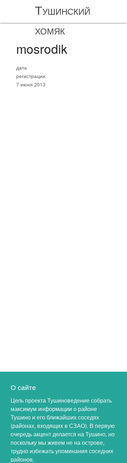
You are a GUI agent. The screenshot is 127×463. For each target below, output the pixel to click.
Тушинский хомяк (62, 19)
